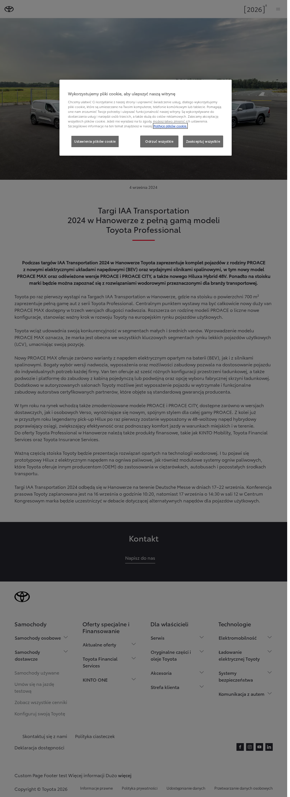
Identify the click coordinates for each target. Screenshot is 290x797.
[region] (145, 118)
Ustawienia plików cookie (95, 141)
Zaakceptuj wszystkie (203, 141)
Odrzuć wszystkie (159, 141)
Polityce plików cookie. (170, 126)
